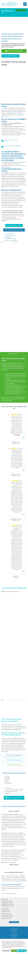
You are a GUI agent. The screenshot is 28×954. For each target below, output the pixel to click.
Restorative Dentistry (11, 238)
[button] (14, 922)
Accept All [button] (14, 950)
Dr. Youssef (4, 108)
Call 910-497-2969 (21, 10)
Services (14, 933)
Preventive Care (9, 233)
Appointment (14, 931)
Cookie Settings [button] (6, 950)
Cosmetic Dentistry (10, 235)
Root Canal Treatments (11, 240)
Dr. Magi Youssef (13, 366)
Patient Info (14, 937)
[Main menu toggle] (25, 4)
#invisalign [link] (9, 875)
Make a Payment (14, 935)
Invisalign (8, 237)
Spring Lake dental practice (10, 365)
